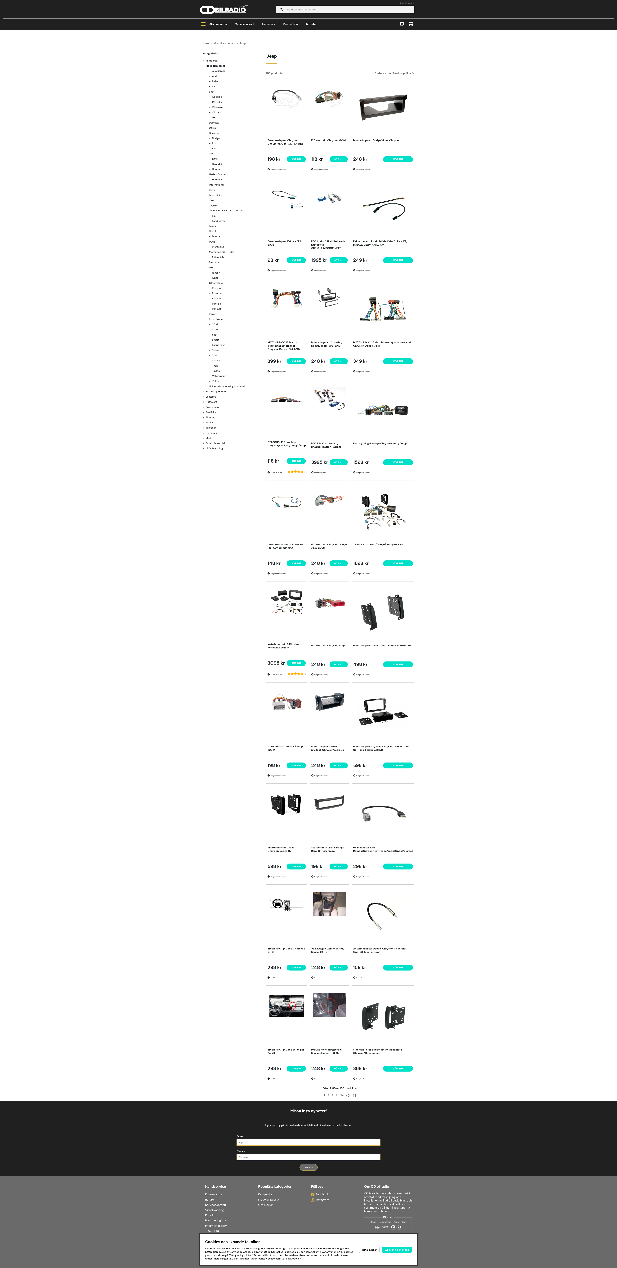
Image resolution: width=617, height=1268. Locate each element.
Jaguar (213, 205)
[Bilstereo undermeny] (205, 396)
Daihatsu (214, 122)
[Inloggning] (402, 24)
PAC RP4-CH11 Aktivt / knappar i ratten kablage (326, 445)
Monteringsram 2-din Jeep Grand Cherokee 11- (382, 645)
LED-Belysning (214, 448)
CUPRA (213, 117)
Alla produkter (218, 24)
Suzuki (215, 355)
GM (211, 153)
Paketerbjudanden (216, 391)
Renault (216, 308)
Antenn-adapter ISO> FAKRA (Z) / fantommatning (285, 546)
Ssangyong (218, 345)
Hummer (217, 179)
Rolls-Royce (216, 319)
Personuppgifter (215, 1220)
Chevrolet (218, 107)
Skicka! (308, 1167)
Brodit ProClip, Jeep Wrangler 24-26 (286, 1051)
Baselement (213, 407)
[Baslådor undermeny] (205, 412)
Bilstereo (211, 396)
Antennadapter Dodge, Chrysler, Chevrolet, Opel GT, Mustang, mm (380, 950)
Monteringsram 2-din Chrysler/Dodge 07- (281, 849)
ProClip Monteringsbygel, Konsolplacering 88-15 (326, 1051)
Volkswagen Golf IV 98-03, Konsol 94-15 (327, 950)
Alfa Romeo (218, 71)
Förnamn (241, 1151)
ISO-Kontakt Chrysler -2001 (328, 140)
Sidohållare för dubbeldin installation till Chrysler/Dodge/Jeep (377, 1051)
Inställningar (369, 1249)
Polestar (217, 298)
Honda (216, 169)
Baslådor (211, 412)
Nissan (216, 272)
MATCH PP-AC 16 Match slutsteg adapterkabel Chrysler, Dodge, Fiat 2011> (284, 346)
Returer (210, 1199)
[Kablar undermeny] (205, 422)
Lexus (212, 226)
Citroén (216, 112)
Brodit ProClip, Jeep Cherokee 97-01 (286, 950)
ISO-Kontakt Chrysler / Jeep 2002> (285, 748)
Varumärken (290, 24)
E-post (240, 1136)
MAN (212, 241)
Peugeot (217, 288)
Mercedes (218, 246)
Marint (209, 438)
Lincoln (213, 231)
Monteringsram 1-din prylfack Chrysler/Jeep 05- (328, 748)
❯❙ (354, 1095)
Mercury (214, 262)
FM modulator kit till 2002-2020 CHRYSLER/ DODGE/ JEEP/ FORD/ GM (380, 243)
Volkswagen (219, 376)
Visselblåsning (214, 1210)
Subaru (216, 350)
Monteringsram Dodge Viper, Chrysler (376, 140)
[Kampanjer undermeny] (205, 60)
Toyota (216, 370)
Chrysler (217, 102)
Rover (212, 314)
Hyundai (217, 164)
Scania (216, 360)
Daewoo (214, 133)
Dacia (212, 127)
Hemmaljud (212, 433)
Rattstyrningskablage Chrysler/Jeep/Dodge (380, 443)
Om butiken (265, 1205)
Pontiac (216, 303)
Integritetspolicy (216, 1226)
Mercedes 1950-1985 (221, 252)
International (216, 184)
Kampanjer (268, 24)
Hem (206, 43)
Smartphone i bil (215, 443)
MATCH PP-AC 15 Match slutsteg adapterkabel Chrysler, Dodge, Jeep (382, 344)
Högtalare (211, 401)
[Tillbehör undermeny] (205, 427)
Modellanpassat (244, 24)
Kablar (209, 422)
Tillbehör (211, 427)
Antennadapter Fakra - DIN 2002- (284, 243)
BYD (211, 91)
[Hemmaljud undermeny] (205, 433)
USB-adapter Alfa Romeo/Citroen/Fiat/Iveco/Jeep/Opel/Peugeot (383, 849)
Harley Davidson (218, 174)
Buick (212, 86)
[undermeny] (211, 71)
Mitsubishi (218, 257)
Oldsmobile (216, 283)
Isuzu (212, 190)
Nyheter (311, 24)
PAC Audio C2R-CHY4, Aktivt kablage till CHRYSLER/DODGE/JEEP (329, 245)
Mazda (216, 236)
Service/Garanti (215, 1205)
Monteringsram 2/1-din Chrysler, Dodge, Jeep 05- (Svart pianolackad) (381, 748)
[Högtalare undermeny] (205, 401)
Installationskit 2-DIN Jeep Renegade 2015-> (284, 646)
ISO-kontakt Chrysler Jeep (328, 645)
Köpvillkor (211, 1215)
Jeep (242, 43)
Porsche (217, 293)
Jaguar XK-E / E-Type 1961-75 (226, 210)
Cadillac (217, 96)
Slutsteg (210, 417)
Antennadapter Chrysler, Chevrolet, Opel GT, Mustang (285, 142)
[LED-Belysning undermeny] (205, 448)
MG (211, 267)
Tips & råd (212, 1231)
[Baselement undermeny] (205, 407)
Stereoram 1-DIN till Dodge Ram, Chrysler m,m (327, 849)
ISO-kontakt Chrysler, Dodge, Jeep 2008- (329, 546)
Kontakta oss (406, 3)
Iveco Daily (215, 195)
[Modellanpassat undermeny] (205, 65)
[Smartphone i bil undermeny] (205, 443)
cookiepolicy (293, 1258)
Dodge (216, 138)
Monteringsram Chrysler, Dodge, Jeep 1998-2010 (326, 344)
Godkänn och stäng (397, 1249)
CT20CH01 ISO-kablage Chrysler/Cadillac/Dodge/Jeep (287, 443)
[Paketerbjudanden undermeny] (205, 391)
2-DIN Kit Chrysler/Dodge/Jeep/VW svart (378, 544)
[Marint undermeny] (205, 438)
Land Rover (218, 221)
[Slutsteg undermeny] (205, 417)
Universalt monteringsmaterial (227, 386)
